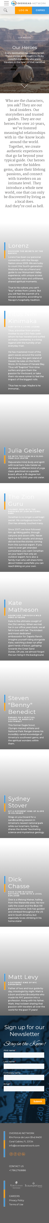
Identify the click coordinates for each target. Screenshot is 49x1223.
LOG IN (23, 10)
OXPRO (40, 10)
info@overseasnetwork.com (24, 1145)
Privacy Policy (16, 1200)
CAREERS (14, 1196)
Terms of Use (16, 1204)
